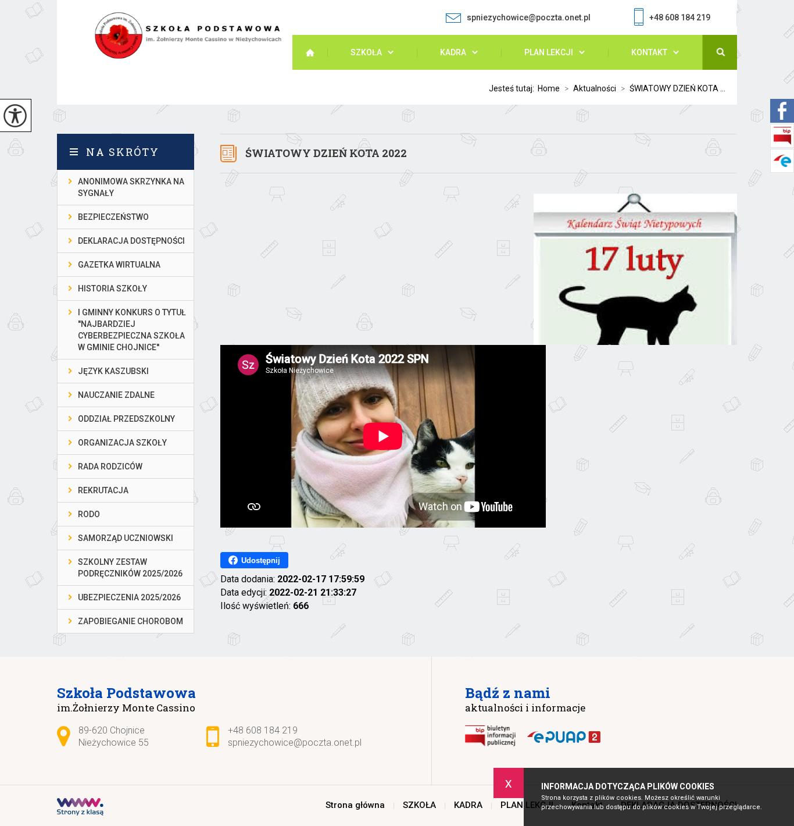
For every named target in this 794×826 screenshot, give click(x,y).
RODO (89, 514)
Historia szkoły (112, 288)
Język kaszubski (113, 371)
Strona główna (315, 52)
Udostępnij (260, 560)
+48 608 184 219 (679, 17)
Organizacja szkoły (122, 442)
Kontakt (649, 52)
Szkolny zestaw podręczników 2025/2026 (130, 567)
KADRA (453, 52)
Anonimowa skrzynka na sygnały (131, 187)
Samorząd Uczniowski (125, 538)
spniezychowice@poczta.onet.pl (529, 17)
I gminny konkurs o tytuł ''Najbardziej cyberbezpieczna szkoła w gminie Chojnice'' (132, 330)
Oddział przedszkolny (126, 418)
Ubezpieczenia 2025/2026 (129, 597)
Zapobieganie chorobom (130, 621)
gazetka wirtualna (119, 264)
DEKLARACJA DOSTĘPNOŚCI (131, 240)
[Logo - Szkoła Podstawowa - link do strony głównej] (193, 36)
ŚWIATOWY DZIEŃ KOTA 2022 (326, 153)
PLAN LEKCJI (548, 52)
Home (549, 88)
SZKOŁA (366, 52)
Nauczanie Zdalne (116, 395)
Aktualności (590, 88)
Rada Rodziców (110, 466)
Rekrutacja (103, 490)
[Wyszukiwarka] (719, 52)
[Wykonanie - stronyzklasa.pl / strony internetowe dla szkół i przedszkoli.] (80, 808)
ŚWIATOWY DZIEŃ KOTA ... (673, 88)
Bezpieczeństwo (113, 217)
